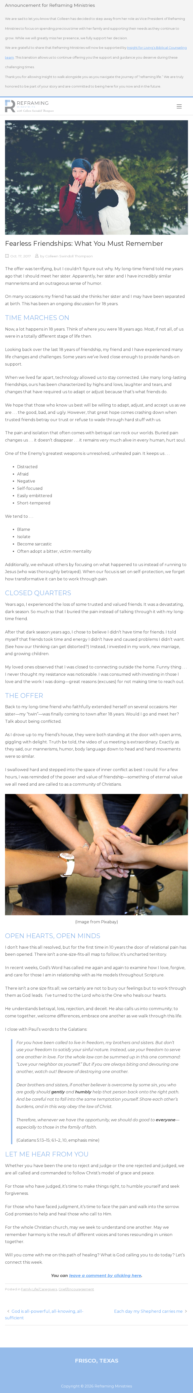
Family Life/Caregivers (39, 1289)
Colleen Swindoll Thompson (69, 256)
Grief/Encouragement (76, 1289)
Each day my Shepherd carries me (148, 1311)
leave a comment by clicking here (105, 1275)
